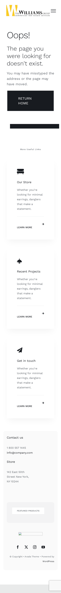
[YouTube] (43, 547)
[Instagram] (35, 547)
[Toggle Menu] (53, 10)
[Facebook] (18, 547)
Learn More (24, 227)
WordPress (48, 561)
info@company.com (20, 452)
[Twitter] (26, 547)
